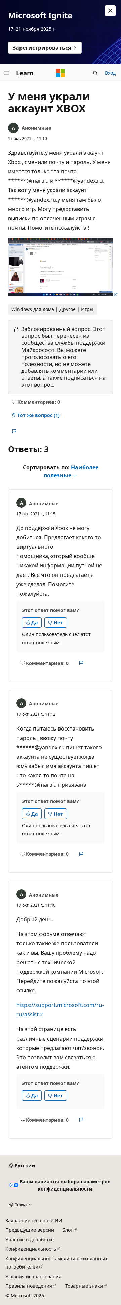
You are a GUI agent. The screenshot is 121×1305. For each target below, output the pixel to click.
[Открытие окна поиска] (95, 73)
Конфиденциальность (30, 1249)
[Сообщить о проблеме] (14, 431)
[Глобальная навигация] (6, 73)
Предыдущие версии (29, 1230)
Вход (110, 73)
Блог (67, 1230)
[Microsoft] (60, 73)
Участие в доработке (29, 1239)
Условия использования (33, 1276)
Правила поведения (28, 1286)
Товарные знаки (84, 1286)
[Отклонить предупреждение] (110, 10)
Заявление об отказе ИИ (33, 1220)
